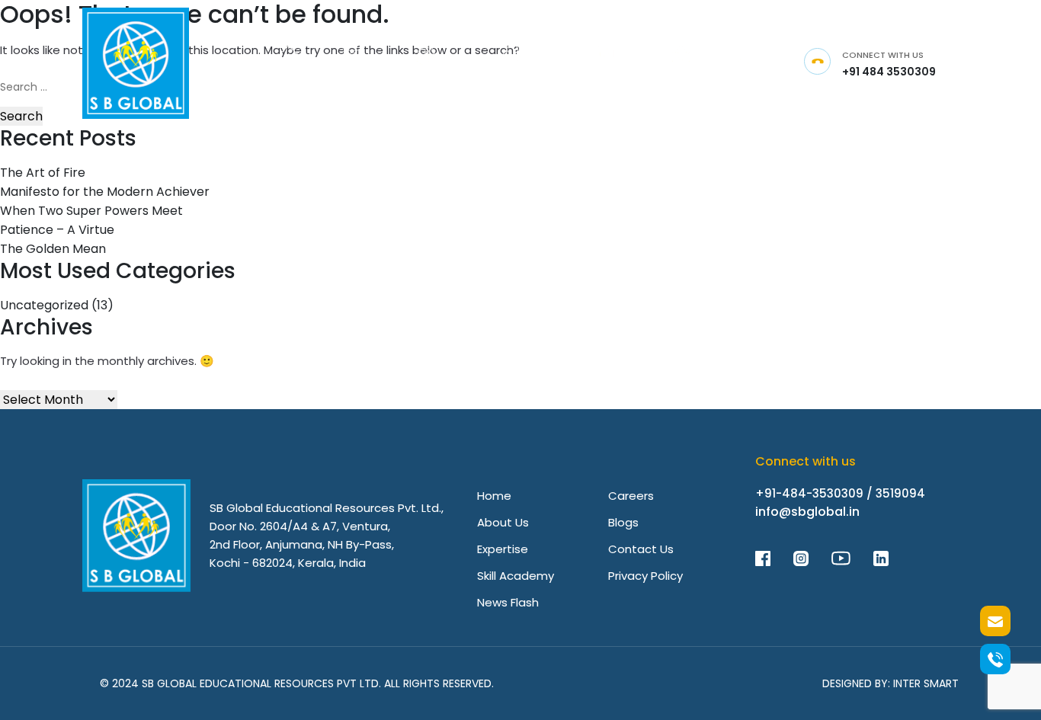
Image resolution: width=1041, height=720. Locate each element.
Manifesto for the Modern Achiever (105, 191)
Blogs (623, 522)
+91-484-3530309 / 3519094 (840, 493)
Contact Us (641, 549)
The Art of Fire (42, 172)
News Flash (508, 602)
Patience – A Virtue (57, 229)
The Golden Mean (53, 249)
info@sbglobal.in (807, 511)
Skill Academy (515, 576)
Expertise (502, 549)
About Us (503, 522)
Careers (631, 496)
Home (494, 496)
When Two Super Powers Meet (91, 210)
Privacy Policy (645, 576)
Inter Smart (926, 683)
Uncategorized (44, 305)
